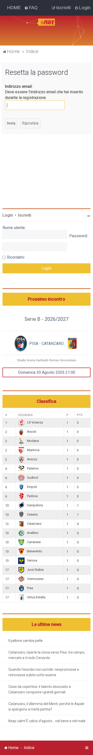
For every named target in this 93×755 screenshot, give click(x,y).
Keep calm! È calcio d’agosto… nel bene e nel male (47, 721)
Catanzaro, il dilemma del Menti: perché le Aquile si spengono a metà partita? (46, 706)
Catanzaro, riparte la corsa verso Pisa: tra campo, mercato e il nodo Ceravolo (46, 655)
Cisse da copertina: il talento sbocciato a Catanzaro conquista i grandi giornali (39, 689)
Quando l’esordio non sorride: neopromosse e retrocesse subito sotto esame (43, 672)
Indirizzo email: (19, 86)
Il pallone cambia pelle (25, 641)
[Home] (46, 22)
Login (7, 215)
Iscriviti (24, 215)
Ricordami (15, 257)
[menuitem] (30, 7)
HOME (14, 7)
